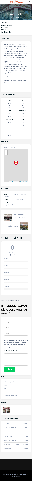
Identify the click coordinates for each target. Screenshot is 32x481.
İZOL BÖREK (7, 423)
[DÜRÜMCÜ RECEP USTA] (8, 217)
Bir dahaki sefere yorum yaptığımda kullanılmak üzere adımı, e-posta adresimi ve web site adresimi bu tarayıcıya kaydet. (16, 344)
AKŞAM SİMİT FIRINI (10, 428)
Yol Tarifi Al (11, 147)
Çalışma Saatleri (6, 25)
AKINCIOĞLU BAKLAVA (11, 226)
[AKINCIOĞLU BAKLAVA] (24, 226)
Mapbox (16, 181)
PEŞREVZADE (8, 432)
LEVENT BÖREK (8, 436)
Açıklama (4, 23)
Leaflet (11, 181)
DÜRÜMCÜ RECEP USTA (21, 217)
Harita (6, 147)
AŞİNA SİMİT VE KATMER (11, 444)
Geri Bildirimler (6, 32)
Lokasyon (4, 27)
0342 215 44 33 (18, 200)
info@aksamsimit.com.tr (11, 205)
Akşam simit (7, 448)
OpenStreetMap (24, 181)
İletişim (3, 30)
